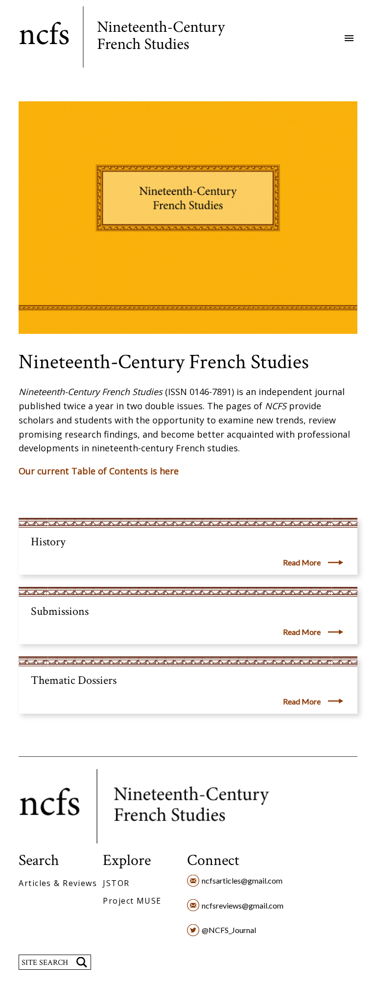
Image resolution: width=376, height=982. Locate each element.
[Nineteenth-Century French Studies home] (129, 38)
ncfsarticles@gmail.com (242, 880)
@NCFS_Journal (229, 930)
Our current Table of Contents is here (99, 471)
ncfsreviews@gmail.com (242, 905)
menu (349, 38)
